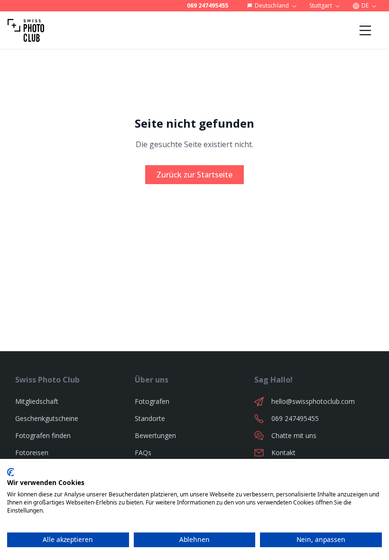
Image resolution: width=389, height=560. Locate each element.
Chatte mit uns (293, 435)
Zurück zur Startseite (194, 174)
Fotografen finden (43, 435)
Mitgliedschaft (36, 401)
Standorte (150, 418)
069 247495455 (207, 5)
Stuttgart (320, 5)
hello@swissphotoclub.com (313, 401)
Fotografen (152, 401)
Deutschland (271, 5)
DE (365, 5)
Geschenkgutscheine (46, 418)
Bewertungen (155, 435)
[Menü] (365, 30)
